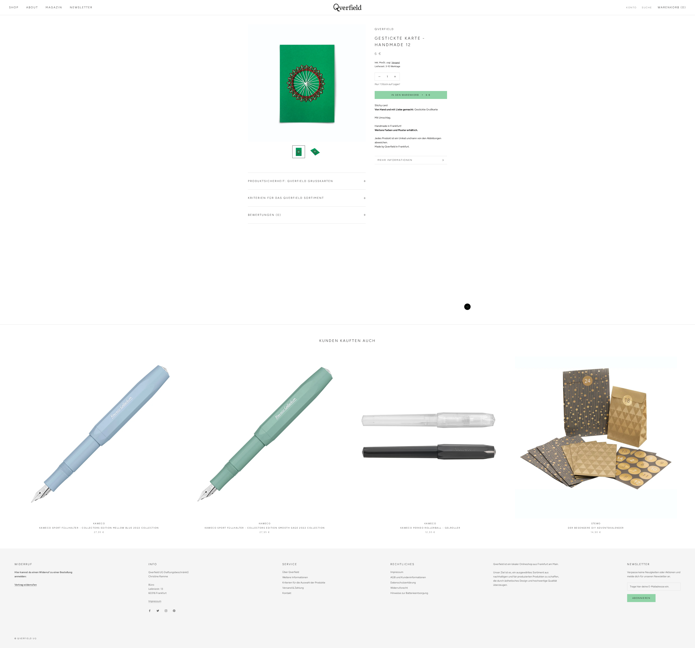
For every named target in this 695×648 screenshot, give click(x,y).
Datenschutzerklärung (403, 582)
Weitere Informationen (295, 577)
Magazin (54, 7)
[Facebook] (149, 611)
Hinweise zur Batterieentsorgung (409, 593)
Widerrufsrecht (399, 587)
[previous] (11, 441)
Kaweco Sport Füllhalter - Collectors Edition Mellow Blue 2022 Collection (99, 528)
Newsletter (81, 7)
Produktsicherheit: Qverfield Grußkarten (290, 181)
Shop (14, 7)
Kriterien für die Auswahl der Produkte (303, 582)
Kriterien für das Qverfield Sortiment (286, 198)
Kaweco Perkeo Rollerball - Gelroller (430, 528)
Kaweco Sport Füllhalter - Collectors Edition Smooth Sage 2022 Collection (265, 528)
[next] (684, 441)
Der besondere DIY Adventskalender (596, 528)
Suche (647, 7)
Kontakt (286, 593)
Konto (631, 7)
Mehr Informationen (395, 160)
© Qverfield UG (25, 638)
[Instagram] (166, 611)
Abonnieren (641, 598)
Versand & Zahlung (293, 587)
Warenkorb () (672, 7)
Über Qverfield (290, 572)
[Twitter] (158, 611)
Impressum (154, 601)
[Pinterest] (174, 611)
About (32, 7)
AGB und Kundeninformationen (408, 577)
